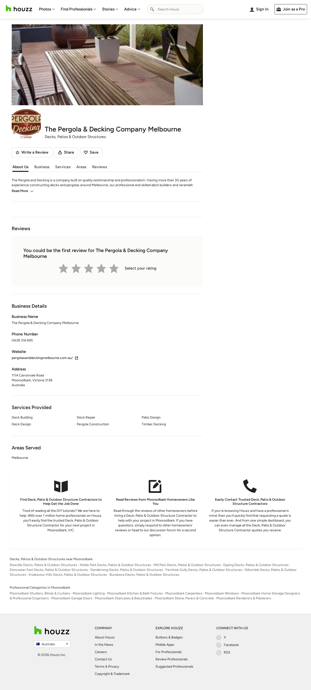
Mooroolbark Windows (222, 593)
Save (94, 152)
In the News (104, 645)
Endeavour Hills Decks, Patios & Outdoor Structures (68, 575)
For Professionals (169, 652)
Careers (101, 652)
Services (62, 167)
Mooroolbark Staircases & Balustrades (123, 598)
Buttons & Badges (169, 637)
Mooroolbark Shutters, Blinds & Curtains (40, 593)
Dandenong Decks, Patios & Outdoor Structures (126, 570)
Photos (45, 9)
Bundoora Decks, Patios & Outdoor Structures (144, 575)
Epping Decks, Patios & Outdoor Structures (256, 565)
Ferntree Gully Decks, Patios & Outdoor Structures (203, 570)
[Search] (152, 9)
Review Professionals (172, 659)
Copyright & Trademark (112, 674)
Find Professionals (76, 9)
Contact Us (103, 659)
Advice (130, 9)
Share (69, 152)
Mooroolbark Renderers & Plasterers (243, 598)
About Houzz (105, 637)
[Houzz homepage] (19, 8)
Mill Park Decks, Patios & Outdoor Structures (187, 565)
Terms (99, 666)
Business (41, 167)
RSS (227, 652)
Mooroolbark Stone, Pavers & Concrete (184, 598)
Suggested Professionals (174, 666)
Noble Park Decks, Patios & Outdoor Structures (115, 565)
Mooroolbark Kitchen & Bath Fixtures (135, 593)
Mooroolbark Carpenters (183, 593)
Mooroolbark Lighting (89, 593)
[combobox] (175, 9)
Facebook (231, 645)
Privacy (113, 666)
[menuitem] (47, 9)
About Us (20, 167)
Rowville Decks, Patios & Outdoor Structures (43, 565)
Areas (81, 167)
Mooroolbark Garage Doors (71, 598)
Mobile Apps (165, 645)
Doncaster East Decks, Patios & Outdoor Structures (49, 570)
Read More (20, 191)
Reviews (99, 167)
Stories (108, 9)
